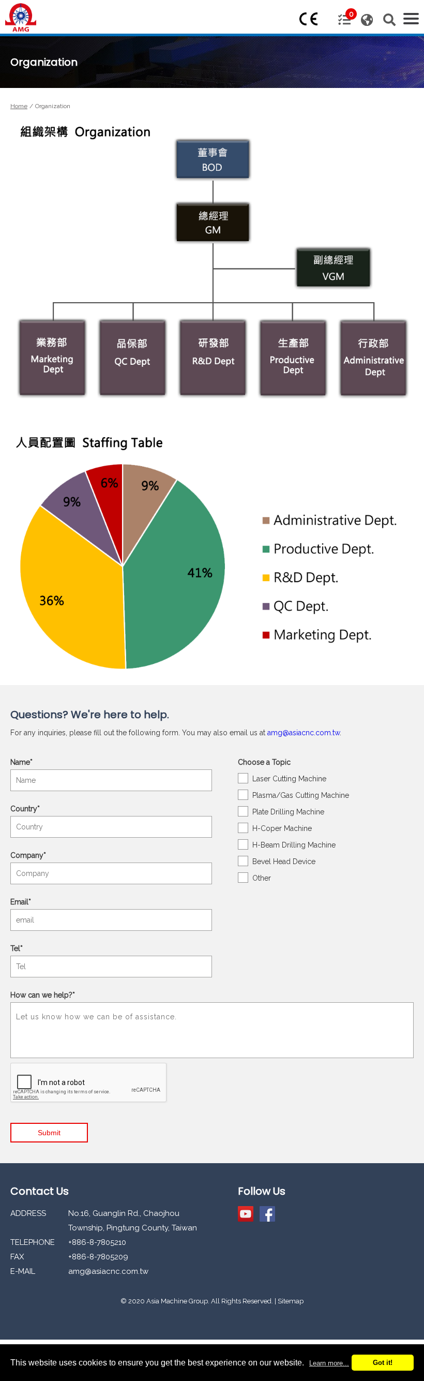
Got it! (382, 1363)
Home (18, 106)
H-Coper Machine (282, 828)
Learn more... (329, 1363)
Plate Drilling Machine (288, 812)
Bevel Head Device (283, 861)
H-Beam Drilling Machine (294, 845)
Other (261, 878)
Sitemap (291, 1301)
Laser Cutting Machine (289, 779)
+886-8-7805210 (97, 1242)
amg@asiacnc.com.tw (303, 733)
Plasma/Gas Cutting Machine (300, 795)
